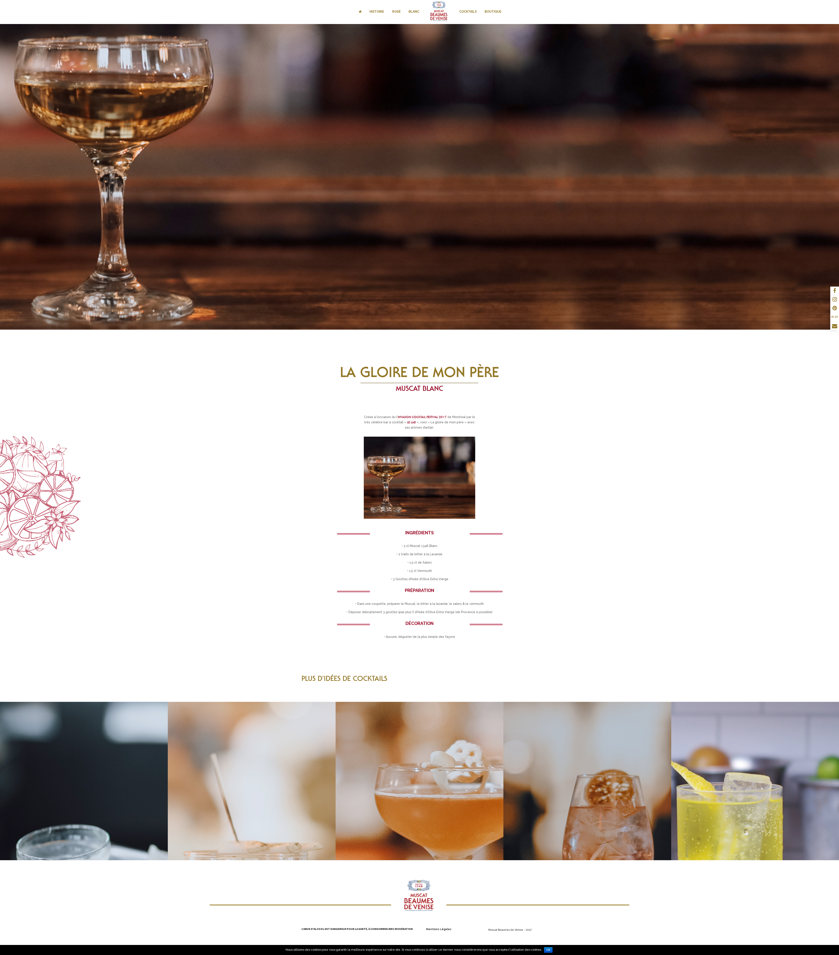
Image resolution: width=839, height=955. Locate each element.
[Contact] (834, 327)
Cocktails (468, 11)
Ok (548, 950)
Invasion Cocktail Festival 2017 (422, 417)
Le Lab (411, 422)
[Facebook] (834, 291)
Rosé (396, 11)
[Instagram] (834, 300)
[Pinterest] (834, 309)
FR (832, 316)
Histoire (376, 11)
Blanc (414, 11)
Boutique (493, 11)
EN (836, 316)
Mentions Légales (438, 929)
